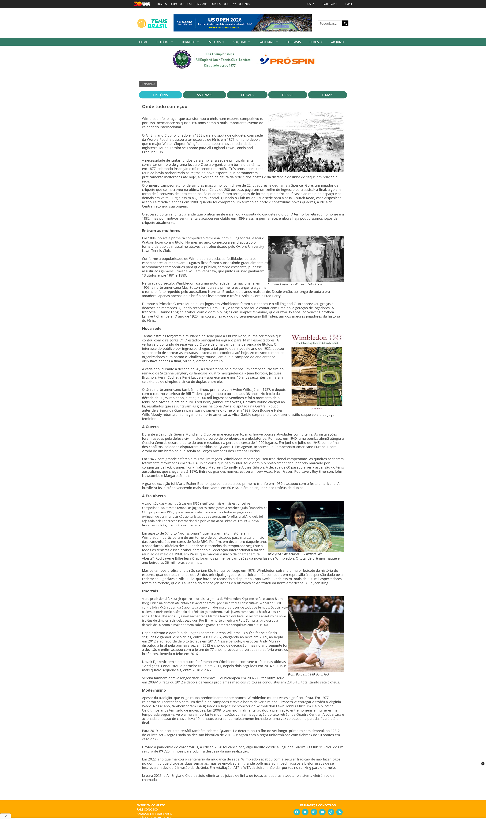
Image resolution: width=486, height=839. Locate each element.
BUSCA (310, 4)
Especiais (214, 42)
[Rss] (339, 812)
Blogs (314, 42)
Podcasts (293, 42)
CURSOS (216, 4)
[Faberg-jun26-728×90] (243, 30)
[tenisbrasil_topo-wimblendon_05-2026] (243, 69)
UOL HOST (186, 4)
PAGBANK (201, 4)
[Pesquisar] (345, 23)
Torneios (188, 42)
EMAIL (349, 4)
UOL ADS (244, 4)
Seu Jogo (239, 42)
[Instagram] (314, 812)
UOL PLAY (230, 4)
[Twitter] (305, 812)
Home (143, 42)
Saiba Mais (266, 42)
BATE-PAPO (330, 4)
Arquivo (337, 42)
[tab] (160, 95)
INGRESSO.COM (167, 4)
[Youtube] (322, 812)
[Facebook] (296, 812)
